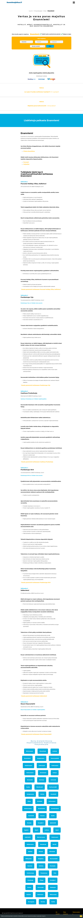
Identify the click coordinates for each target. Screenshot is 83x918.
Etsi (50, 46)
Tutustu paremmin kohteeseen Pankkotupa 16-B (35, 582)
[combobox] (26, 41)
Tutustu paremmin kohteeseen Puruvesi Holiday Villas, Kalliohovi (41, 289)
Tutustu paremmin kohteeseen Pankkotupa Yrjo (35, 385)
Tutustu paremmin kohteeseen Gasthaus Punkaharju (37, 462)
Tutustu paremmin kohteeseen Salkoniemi (34, 696)
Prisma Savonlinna (29, 151)
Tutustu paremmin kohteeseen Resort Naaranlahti (36, 734)
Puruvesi (26, 162)
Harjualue (26, 164)
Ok (80, 916)
